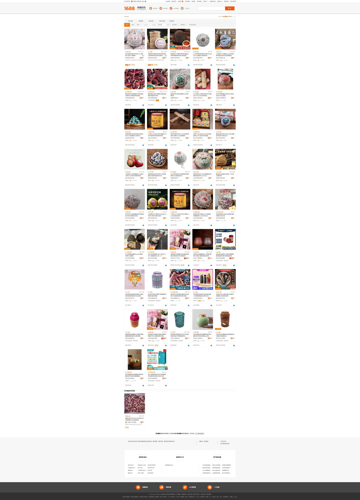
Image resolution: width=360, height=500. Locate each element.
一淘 (169, 497)
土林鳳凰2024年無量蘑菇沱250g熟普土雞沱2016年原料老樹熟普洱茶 (134, 174)
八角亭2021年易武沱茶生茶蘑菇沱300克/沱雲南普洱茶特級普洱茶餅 (157, 134)
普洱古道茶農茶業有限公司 (153, 138)
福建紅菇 (127, 424)
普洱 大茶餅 (141, 473)
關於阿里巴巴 (196, 494)
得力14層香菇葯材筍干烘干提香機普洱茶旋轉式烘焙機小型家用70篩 (157, 375)
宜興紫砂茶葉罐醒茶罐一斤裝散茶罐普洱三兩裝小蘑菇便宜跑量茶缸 (202, 255)
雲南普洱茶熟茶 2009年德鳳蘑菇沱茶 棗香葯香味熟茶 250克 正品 (202, 174)
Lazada (235, 497)
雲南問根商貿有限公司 (130, 58)
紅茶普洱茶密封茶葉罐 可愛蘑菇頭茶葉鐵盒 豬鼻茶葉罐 (157, 295)
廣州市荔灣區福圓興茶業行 (130, 218)
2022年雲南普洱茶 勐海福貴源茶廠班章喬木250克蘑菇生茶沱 (180, 174)
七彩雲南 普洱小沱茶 (143, 470)
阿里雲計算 (191, 497)
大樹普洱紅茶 (131, 467)
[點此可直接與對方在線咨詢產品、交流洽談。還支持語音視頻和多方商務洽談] (188, 65)
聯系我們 (203, 494)
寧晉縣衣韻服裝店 (226, 465)
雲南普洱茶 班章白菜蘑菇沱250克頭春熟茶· (179, 94)
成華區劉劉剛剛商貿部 (218, 467)
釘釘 (221, 497)
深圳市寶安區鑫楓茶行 (176, 138)
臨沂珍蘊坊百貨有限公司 (221, 298)
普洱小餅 (150, 470)
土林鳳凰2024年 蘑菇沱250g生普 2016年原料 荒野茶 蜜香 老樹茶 (157, 215)
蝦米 (186, 497)
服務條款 (184, 494)
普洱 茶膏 (140, 467)
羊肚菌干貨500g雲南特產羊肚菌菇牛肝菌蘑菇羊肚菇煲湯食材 (225, 295)
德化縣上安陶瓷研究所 (198, 338)
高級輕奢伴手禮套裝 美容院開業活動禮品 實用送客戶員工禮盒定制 (180, 255)
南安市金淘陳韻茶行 (221, 98)
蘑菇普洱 (130, 470)
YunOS (197, 497)
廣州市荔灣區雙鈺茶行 (198, 138)
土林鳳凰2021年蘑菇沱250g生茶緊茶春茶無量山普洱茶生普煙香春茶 (225, 54)
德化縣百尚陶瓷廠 (129, 378)
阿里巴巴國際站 (134, 497)
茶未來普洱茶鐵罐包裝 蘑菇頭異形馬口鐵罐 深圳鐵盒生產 (225, 335)
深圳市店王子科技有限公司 (176, 258)
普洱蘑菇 (206, 441)
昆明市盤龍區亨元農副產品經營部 (176, 298)
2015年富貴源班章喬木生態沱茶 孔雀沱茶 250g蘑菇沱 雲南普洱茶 (202, 54)
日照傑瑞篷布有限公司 (208, 473)
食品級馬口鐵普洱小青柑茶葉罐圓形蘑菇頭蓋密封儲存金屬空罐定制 (225, 255)
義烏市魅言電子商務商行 (130, 298)
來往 (217, 497)
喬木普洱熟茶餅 (152, 465)
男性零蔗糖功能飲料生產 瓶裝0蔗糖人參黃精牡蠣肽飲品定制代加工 (202, 295)
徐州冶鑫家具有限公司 (218, 470)
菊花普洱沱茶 (151, 467)
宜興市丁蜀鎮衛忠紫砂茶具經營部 (198, 258)
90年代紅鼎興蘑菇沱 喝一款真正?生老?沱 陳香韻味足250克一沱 (157, 255)
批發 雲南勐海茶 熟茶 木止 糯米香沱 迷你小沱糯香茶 (134, 54)
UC (210, 497)
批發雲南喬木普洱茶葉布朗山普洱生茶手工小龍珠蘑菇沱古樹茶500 (134, 134)
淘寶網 (157, 497)
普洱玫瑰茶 (150, 473)
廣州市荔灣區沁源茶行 (221, 58)
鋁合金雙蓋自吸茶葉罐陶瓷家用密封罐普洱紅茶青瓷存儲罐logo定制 (202, 335)
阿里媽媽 (182, 497)
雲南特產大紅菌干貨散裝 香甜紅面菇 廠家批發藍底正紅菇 (157, 94)
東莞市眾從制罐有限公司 (221, 258)
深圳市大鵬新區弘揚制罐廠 (176, 338)
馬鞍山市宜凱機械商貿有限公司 (220, 465)
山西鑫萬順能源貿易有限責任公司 (220, 473)
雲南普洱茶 (128, 60)
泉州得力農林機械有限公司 (153, 378)
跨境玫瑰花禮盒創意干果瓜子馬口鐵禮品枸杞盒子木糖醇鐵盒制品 (180, 335)
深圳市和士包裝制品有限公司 (221, 338)
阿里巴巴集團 (126, 497)
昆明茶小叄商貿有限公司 (198, 98)
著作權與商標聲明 (170, 494)
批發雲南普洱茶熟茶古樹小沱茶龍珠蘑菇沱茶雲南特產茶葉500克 (157, 174)
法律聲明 (178, 494)
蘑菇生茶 (130, 473)
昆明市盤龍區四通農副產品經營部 (130, 98)
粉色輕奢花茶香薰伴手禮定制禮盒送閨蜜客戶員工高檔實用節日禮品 (157, 335)
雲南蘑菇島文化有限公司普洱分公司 (174, 465)
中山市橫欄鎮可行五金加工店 (209, 470)
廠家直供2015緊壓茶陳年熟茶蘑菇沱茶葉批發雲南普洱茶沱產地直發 (180, 54)
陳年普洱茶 (161, 60)
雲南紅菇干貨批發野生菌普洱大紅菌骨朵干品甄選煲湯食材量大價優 (180, 295)
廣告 (143, 55)
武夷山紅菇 (139, 424)
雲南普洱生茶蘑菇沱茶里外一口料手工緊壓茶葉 (225, 174)
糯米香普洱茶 (134, 60)
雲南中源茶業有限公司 (176, 58)
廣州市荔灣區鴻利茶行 (221, 138)
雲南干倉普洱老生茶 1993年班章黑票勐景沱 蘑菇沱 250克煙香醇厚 (180, 134)
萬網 (207, 497)
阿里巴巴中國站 (143, 497)
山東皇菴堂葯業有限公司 (198, 298)
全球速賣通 (151, 497)
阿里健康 (225, 497)
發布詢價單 (223, 441)
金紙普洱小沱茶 (142, 465)
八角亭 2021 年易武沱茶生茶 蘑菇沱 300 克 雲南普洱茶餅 (180, 215)
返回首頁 (192, 433)
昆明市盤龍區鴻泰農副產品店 (221, 218)
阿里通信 (202, 497)
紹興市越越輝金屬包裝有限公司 (153, 298)
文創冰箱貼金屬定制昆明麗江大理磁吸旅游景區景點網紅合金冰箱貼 (134, 295)
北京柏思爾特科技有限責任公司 (230, 467)
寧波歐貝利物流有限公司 (208, 467)
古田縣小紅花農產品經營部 (132, 422)
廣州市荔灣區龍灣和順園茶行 (198, 58)
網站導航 (209, 494)
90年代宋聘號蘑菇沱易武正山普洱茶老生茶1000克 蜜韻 (225, 94)
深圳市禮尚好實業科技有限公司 (153, 338)
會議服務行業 (225, 470)
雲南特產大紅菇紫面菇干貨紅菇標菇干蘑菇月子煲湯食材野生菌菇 (134, 94)
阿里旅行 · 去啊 (175, 497)
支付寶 (213, 497)
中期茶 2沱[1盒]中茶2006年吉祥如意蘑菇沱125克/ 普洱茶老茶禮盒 (202, 134)
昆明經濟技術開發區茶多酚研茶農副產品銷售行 (176, 218)
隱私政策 (190, 494)
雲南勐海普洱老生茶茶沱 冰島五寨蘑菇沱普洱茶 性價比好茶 (225, 134)
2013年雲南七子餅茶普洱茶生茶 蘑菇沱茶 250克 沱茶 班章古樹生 (202, 94)
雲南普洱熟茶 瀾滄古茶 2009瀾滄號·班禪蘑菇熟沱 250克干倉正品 (202, 215)
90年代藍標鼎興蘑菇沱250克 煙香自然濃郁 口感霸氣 (134, 255)
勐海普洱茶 (141, 60)
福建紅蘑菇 (133, 424)
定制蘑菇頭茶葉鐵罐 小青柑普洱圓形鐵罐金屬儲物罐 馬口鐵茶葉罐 (134, 335)
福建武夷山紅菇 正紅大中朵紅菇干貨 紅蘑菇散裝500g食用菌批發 (134, 419)
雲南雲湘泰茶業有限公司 (130, 138)
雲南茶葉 (156, 60)
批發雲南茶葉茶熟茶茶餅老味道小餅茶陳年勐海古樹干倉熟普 (157, 54)
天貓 (161, 497)
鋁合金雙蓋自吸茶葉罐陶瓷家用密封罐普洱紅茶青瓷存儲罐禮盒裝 (134, 375)
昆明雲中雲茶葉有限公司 (221, 178)
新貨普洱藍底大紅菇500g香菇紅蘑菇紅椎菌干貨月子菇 (225, 215)
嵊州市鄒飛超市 (226, 473)
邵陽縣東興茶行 (174, 98)
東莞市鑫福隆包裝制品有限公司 (130, 338)
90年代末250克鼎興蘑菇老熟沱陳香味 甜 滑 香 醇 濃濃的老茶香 (134, 215)
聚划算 (164, 497)
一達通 (230, 497)
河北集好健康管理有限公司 (209, 465)
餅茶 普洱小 (131, 465)
